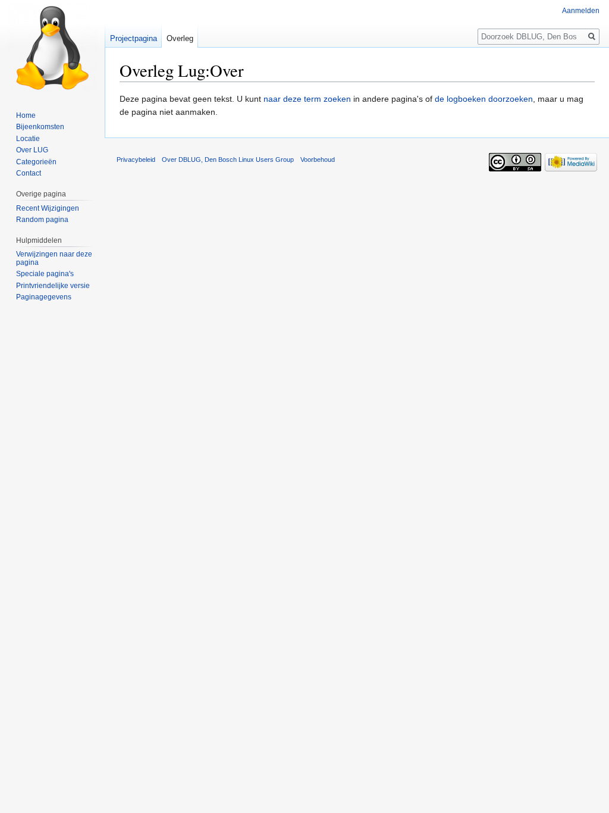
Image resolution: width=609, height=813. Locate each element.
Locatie (28, 139)
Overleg (180, 38)
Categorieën (36, 162)
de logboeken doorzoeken (484, 99)
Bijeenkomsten (40, 127)
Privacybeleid (136, 159)
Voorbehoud (317, 159)
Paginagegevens (43, 297)
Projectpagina (133, 38)
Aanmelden (580, 11)
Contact (28, 173)
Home (26, 115)
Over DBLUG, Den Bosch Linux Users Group (228, 159)
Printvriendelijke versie (53, 286)
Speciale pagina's (45, 274)
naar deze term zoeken (307, 99)
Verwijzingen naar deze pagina (54, 258)
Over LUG (32, 150)
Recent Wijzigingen (47, 208)
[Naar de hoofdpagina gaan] (52, 47)
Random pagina (42, 219)
